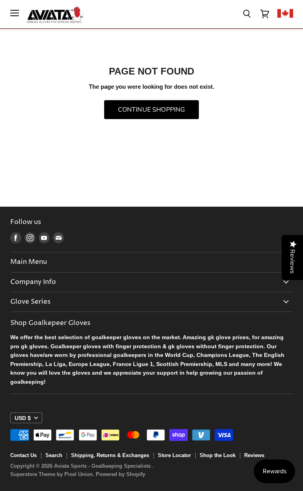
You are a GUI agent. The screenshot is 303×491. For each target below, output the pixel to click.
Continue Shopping (151, 109)
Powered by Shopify (120, 474)
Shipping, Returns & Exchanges (110, 455)
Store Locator (174, 455)
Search (53, 455)
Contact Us (23, 455)
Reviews (254, 455)
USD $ (23, 418)
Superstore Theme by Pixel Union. (52, 474)
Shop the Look (218, 455)
